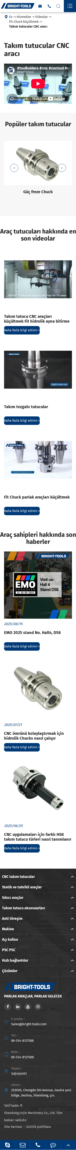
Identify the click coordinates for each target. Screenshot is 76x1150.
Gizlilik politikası (38, 1127)
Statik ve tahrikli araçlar (22, 887)
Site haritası (13, 1127)
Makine (8, 929)
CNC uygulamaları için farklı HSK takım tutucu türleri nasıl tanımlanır (37, 837)
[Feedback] (53, 1145)
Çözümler (9, 971)
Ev (11, 17)
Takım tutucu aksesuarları (23, 908)
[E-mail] (22, 1145)
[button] (14, 168)
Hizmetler (24, 17)
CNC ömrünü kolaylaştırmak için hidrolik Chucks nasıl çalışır (34, 736)
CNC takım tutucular (18, 876)
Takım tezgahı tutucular (26, 406)
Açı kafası (10, 939)
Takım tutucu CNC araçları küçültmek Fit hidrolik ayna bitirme (37, 319)
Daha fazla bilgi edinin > (22, 330)
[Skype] (7, 1145)
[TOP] (68, 1145)
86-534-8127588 (22, 1041)
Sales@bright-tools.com (29, 1024)
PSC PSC (8, 950)
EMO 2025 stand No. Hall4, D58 (32, 632)
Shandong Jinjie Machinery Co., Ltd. (30, 1113)
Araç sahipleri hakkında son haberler (38, 538)
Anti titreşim (12, 918)
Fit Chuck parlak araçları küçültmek (37, 497)
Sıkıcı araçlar (12, 897)
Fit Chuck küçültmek (24, 22)
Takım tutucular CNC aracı (28, 26)
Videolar (41, 17)
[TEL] (37, 1145)
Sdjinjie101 (19, 1074)
